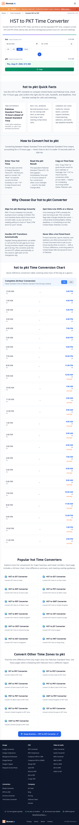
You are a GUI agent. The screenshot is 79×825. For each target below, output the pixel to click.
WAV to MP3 (57, 760)
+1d (13, 49)
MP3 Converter (58, 757)
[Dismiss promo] (77, 9)
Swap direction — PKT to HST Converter (38, 734)
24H (71, 282)
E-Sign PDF (31, 779)
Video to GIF (57, 771)
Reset (26, 49)
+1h (8, 49)
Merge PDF (31, 764)
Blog (29, 792)
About (43, 821)
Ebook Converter (8, 788)
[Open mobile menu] (74, 3)
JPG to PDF (31, 775)
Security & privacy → (39, 815)
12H (64, 282)
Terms (36, 821)
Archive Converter (8, 796)
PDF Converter (33, 749)
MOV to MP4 (57, 764)
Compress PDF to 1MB (35, 757)
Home (4, 13)
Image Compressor (9, 753)
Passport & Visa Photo (9, 768)
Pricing (30, 796)
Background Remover (9, 757)
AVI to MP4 (57, 768)
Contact (50, 821)
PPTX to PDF (6, 792)
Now (19, 49)
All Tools (31, 788)
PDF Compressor (33, 753)
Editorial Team (33, 799)
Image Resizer (7, 760)
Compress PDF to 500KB (36, 760)
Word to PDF (32, 771)
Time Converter (15, 13)
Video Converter (58, 749)
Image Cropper (7, 764)
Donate (30, 803)
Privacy (29, 821)
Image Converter (8, 749)
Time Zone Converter (9, 799)
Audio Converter (59, 753)
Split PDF (31, 768)
